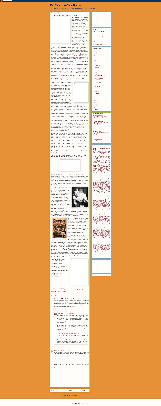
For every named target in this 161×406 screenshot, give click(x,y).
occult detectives (104, 178)
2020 (95, 58)
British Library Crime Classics (104, 217)
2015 (95, 102)
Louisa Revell (102, 245)
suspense (95, 156)
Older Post (86, 390)
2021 (95, 57)
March (96, 91)
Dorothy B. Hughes (97, 238)
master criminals (102, 188)
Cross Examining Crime (99, 137)
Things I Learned (96, 221)
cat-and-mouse (100, 193)
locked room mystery (105, 156)
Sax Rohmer (99, 201)
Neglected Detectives (55, 291)
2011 (95, 109)
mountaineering (101, 250)
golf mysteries (101, 229)
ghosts (94, 158)
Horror (94, 162)
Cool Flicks (107, 176)
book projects (95, 249)
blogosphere (105, 166)
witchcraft (101, 170)
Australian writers (103, 191)
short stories (105, 180)
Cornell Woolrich (105, 218)
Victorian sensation (101, 174)
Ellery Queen (97, 203)
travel (96, 184)
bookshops (95, 199)
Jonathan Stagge (102, 227)
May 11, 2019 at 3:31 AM (70, 298)
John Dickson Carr (102, 171)
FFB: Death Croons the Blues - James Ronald (101, 82)
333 (97, 207)
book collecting (96, 153)
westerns (107, 235)
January (96, 95)
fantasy (108, 181)
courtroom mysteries (99, 186)
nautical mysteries (105, 222)
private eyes (96, 161)
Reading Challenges (98, 151)
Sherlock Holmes (104, 182)
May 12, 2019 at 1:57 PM (67, 361)
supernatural (104, 155)
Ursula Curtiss (104, 221)
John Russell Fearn (105, 204)
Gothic (100, 158)
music (109, 183)
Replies (57, 311)
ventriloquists (98, 251)
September (97, 67)
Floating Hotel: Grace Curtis (99, 127)
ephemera (101, 165)
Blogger (87, 403)
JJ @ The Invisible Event (59, 298)
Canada (96, 195)
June (96, 72)
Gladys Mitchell (95, 214)
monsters (102, 199)
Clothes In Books (97, 131)
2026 (95, 50)
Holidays (105, 231)
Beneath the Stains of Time (100, 121)
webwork (106, 223)
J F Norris (59, 313)
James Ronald (77, 289)
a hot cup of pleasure (98, 115)
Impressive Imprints (96, 204)
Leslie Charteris (95, 245)
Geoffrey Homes (95, 252)
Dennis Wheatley (104, 195)
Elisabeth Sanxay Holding (103, 213)
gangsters (108, 193)
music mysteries (84, 289)
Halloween (103, 179)
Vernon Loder (95, 216)
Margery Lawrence (99, 246)
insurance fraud (106, 234)
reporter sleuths (63, 291)
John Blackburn (103, 219)
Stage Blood (106, 220)
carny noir (102, 249)
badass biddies (96, 185)
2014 (95, 104)
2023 (95, 53)
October (96, 65)
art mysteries (95, 183)
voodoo (94, 207)
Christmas (95, 168)
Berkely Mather (95, 236)
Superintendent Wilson (104, 248)
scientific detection (98, 176)
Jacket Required (103, 168)
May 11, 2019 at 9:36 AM (69, 313)
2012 (95, 107)
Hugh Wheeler (96, 197)
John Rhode (107, 186)
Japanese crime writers (104, 214)
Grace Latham (101, 252)
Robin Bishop (79, 55)
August (96, 68)
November (97, 63)
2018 (95, 97)
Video (99, 166)
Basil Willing (95, 217)
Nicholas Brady (107, 246)
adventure (101, 167)
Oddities (105, 189)
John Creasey (101, 232)
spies (102, 194)
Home (70, 390)
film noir (106, 201)
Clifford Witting (97, 218)
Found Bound (103, 230)
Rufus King (103, 247)
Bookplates (108, 194)
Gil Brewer (95, 227)
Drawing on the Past (97, 192)
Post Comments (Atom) (72, 395)
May (96, 74)
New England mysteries (97, 205)
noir (93, 164)
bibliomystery (102, 183)
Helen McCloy (95, 209)
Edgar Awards (95, 181)
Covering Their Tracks (104, 207)
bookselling (101, 216)
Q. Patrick (105, 205)
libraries (94, 235)
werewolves (95, 224)
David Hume (105, 237)
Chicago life (95, 167)
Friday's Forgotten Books (69, 289)
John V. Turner (100, 244)
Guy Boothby (107, 252)
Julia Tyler (107, 244)
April (96, 89)
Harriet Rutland (102, 242)
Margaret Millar (95, 215)
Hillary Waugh (100, 243)
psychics (94, 190)
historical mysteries (106, 185)
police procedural (103, 162)
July (96, 70)
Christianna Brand (106, 251)
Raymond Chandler (104, 215)
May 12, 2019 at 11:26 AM (73, 333)
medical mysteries (96, 202)
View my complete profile (98, 44)
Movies (96, 157)
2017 (95, 98)
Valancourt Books (101, 175)
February (97, 93)
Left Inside (104, 161)
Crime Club (107, 158)
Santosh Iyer (56, 350)
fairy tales (107, 216)
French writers (96, 179)
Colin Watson (102, 236)
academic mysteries (97, 169)
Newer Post (54, 390)
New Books (104, 157)
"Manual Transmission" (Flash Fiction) (100, 24)
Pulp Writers (100, 164)
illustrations (97, 182)
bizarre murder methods (59, 289)
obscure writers (101, 150)
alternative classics (104, 184)
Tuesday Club (99, 206)
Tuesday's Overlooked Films (100, 198)
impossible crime (103, 152)
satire (103, 173)
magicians (97, 194)
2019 (95, 60)
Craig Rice (108, 236)
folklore (108, 175)
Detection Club (95, 219)
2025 (95, 52)
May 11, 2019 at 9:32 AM (65, 350)
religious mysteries (102, 190)
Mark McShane (103, 233)
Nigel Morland (105, 197)
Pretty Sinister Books (65, 5)
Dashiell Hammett (97, 237)
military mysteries (100, 235)
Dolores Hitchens (105, 208)
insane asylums (99, 234)
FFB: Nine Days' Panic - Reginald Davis (99, 87)
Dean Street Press (96, 208)
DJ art (107, 167)
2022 (95, 55)
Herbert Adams (99, 231)
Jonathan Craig (101, 200)
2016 (95, 100)
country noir (101, 172)
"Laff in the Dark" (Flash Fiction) (99, 19)
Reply (55, 308)
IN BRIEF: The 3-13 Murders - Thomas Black (101, 84)
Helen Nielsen (102, 209)
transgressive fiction (97, 223)
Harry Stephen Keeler (105, 203)
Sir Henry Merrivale (100, 228)
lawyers (96, 178)
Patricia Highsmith (99, 187)
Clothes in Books (57, 361)
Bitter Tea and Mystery (99, 126)
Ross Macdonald (99, 220)
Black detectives (102, 224)
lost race (98, 222)
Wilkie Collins (106, 206)
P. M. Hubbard (96, 247)
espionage (103, 181)
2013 (95, 105)
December (97, 62)
